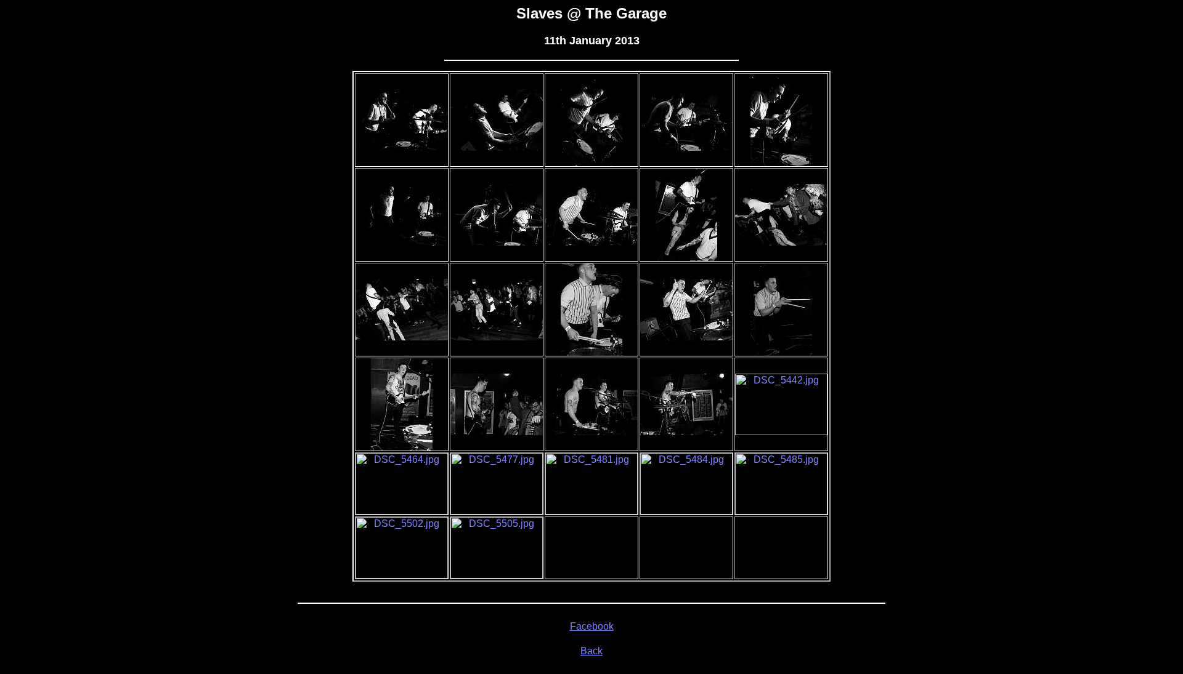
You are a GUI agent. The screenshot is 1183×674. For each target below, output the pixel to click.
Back (591, 651)
